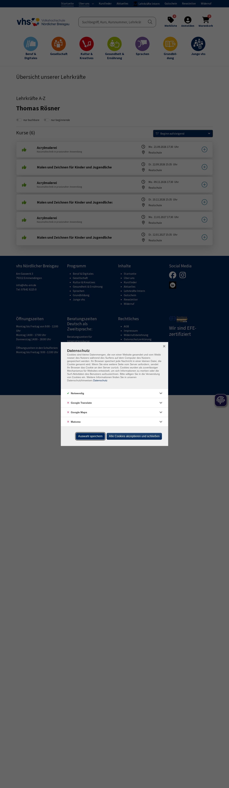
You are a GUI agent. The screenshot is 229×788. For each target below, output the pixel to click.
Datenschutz (100, 380)
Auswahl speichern (90, 436)
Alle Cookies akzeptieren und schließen (134, 436)
